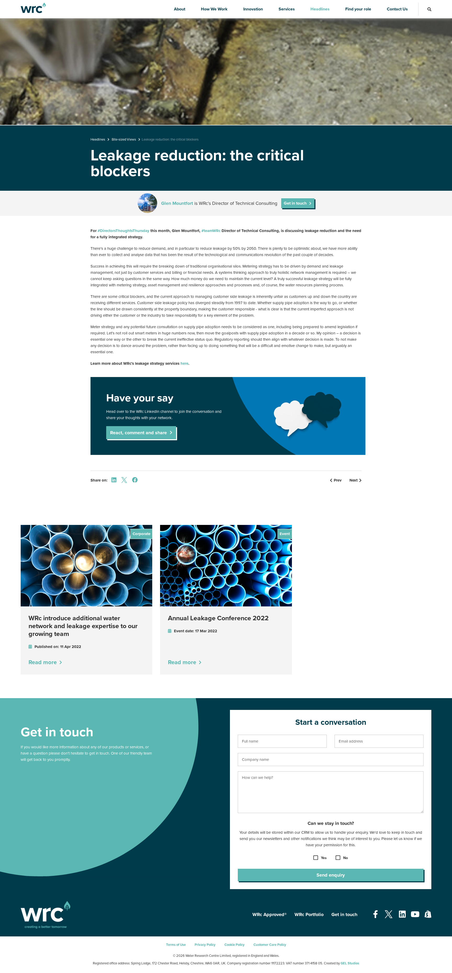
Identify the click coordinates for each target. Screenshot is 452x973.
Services (287, 9)
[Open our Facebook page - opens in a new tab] (375, 914)
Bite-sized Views (124, 139)
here (184, 363)
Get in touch (344, 914)
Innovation (253, 9)
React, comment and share (138, 433)
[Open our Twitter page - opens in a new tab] (388, 914)
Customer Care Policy (269, 945)
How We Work (214, 9)
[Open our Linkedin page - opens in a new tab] (402, 914)
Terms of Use (176, 945)
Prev (338, 480)
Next (353, 480)
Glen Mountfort (177, 203)
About (179, 9)
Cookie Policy (234, 945)
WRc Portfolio (309, 914)
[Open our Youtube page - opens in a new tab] (415, 914)
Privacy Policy (205, 945)
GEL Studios (350, 963)
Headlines (320, 9)
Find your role (358, 9)
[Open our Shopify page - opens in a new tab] (428, 914)
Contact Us (397, 9)
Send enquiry (331, 875)
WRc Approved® (269, 914)
